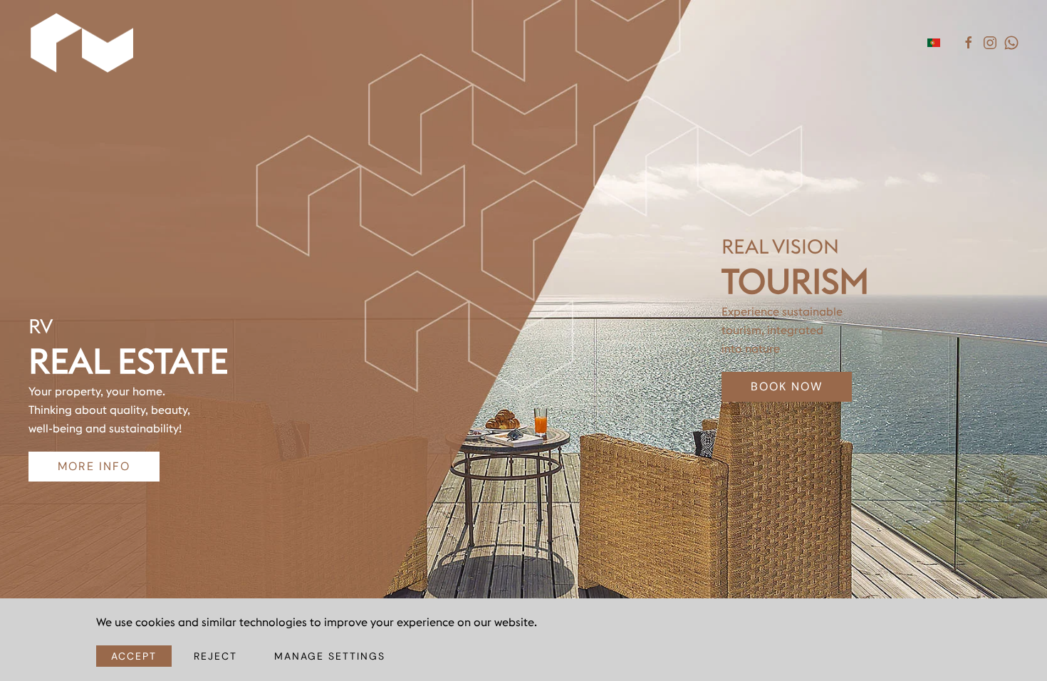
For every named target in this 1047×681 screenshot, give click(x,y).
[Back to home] (83, 42)
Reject (215, 656)
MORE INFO (94, 466)
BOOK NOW (787, 386)
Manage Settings (329, 656)
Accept (134, 656)
